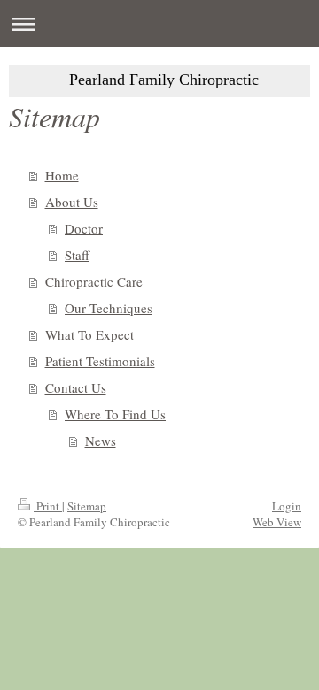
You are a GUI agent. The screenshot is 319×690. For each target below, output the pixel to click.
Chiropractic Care (94, 281)
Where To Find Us (115, 414)
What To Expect (89, 334)
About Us (71, 202)
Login (286, 506)
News (100, 440)
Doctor (84, 228)
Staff (77, 255)
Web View (277, 522)
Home (62, 175)
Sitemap (86, 506)
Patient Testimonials (100, 361)
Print (48, 506)
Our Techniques (108, 308)
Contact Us (75, 387)
